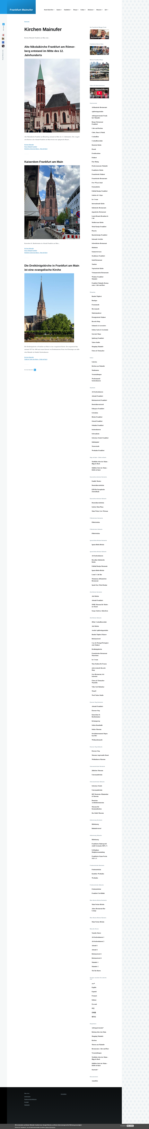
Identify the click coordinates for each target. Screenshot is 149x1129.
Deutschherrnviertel (98, 404)
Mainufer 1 (95, 962)
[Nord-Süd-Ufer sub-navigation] (55, 10)
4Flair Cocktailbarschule (99, 622)
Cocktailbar (95, 137)
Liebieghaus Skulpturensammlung (98, 851)
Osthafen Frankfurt (98, 425)
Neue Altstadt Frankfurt (30, 146)
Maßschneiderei (96, 313)
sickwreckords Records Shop (99, 669)
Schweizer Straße (97, 786)
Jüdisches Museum (97, 770)
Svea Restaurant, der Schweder (98, 675)
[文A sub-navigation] (108, 10)
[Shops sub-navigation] (79, 10)
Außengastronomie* (98, 1028)
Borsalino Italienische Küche (98, 561)
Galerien (94, 362)
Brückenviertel (96, 639)
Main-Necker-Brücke (98, 904)
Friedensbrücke (96, 870)
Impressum (27, 1096)
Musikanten (95, 370)
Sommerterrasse (97, 252)
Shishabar (95, 247)
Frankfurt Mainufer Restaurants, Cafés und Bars (100, 284)
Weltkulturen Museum (98, 759)
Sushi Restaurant (97, 260)
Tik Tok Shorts (96, 971)
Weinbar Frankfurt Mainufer (97, 278)
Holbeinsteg (95, 824)
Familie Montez (96, 481)
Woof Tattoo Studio (97, 695)
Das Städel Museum (98, 813)
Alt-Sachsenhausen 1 (98, 937)
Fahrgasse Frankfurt (98, 409)
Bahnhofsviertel (96, 828)
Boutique (94, 300)
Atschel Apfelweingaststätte (100, 630)
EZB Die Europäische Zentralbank (98, 490)
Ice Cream (95, 199)
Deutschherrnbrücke (98, 485)
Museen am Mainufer (98, 1045)
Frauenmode (95, 305)
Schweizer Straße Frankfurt (100, 438)
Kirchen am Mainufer (98, 366)
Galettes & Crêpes (97, 195)
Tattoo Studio (96, 342)
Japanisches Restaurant (99, 212)
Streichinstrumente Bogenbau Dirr (100, 735)
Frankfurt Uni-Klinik (98, 893)
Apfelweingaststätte (97, 111)
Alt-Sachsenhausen (97, 392)
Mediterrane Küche (98, 222)
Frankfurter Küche (97, 170)
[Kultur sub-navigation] (86, 10)
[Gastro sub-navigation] (62, 10)
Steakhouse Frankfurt (98, 256)
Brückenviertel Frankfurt (99, 400)
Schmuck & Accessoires (99, 326)
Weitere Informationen (50, 1127)
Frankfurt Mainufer (21, 9)
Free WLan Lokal (97, 183)
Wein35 (94, 691)
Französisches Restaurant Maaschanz (99, 654)
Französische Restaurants (99, 178)
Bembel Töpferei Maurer (99, 634)
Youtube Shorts (96, 933)
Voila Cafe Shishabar (98, 687)
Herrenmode (95, 309)
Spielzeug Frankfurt (98, 338)
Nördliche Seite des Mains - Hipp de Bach (35, 149)
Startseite (26, 21)
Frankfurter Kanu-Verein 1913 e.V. (99, 857)
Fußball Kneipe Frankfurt (99, 191)
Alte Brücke (95, 596)
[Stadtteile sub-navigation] (71, 10)
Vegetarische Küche (98, 268)
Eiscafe (94, 149)
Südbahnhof (95, 442)
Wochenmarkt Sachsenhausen (96, 380)
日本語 (94, 1012)
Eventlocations (96, 153)
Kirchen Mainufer (29, 144)
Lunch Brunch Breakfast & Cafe (100, 217)
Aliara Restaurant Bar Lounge (98, 910)
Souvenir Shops (96, 334)
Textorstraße (95, 446)
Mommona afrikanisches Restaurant (99, 580)
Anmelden (95, 1081)
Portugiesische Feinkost (99, 317)
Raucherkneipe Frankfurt (99, 235)
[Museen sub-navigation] (103, 10)
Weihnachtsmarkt (97, 740)
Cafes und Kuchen (97, 128)
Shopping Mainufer (97, 346)
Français (94, 996)
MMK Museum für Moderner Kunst (100, 606)
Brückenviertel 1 (97, 954)
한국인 (94, 1017)
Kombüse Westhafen (98, 874)
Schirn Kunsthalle (97, 725)
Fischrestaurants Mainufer (100, 166)
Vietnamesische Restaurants (100, 273)
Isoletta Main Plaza (97, 507)
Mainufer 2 (95, 966)
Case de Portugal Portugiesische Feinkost (100, 644)
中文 (93, 1008)
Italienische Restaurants (99, 208)
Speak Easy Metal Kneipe (99, 585)
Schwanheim (95, 434)
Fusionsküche (96, 187)
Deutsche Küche (96, 145)
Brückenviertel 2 (97, 958)
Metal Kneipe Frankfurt (99, 227)
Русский (94, 1004)
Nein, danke (130, 1125)
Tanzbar (94, 264)
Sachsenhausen (96, 429)
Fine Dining (95, 162)
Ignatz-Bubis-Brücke (98, 545)
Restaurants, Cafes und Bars (100, 1049)
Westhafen (95, 878)
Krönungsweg (96, 721)
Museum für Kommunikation (97, 808)
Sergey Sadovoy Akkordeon (100, 611)
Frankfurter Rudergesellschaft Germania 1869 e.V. (100, 845)
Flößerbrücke (96, 522)
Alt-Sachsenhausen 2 (98, 941)
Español (94, 992)
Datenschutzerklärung (30, 1099)
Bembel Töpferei (97, 296)
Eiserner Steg (96, 711)
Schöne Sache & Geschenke (100, 330)
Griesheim (95, 413)
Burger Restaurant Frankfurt (97, 123)
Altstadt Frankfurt (97, 396)
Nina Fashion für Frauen (99, 664)
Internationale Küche (98, 204)
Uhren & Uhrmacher (98, 351)
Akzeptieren (123, 1125)
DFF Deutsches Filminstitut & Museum (100, 795)
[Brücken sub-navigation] (94, 10)
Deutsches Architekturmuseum (98, 801)
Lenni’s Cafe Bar (97, 575)
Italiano (94, 1000)
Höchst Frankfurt (97, 417)
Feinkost (94, 158)
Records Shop (96, 321)
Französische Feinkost (98, 174)
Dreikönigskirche (97, 649)
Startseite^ (95, 1070)
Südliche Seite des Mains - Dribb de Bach (35, 359)
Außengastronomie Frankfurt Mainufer (100, 117)
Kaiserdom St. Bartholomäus (96, 716)
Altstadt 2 (95, 950)
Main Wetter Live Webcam (100, 511)
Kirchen (94, 1040)
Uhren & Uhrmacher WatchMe (98, 682)
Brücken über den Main (99, 1032)
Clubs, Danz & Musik (98, 132)
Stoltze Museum (96, 729)
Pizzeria (94, 231)
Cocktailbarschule (97, 141)
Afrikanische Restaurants (99, 107)
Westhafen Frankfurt (98, 450)
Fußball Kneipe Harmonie (99, 566)
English (94, 987)
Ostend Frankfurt (97, 421)
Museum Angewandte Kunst (100, 755)
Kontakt (26, 1102)
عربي (93, 983)
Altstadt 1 (95, 946)
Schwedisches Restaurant (99, 243)
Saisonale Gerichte (97, 239)
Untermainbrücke (97, 775)
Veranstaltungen (97, 374)
